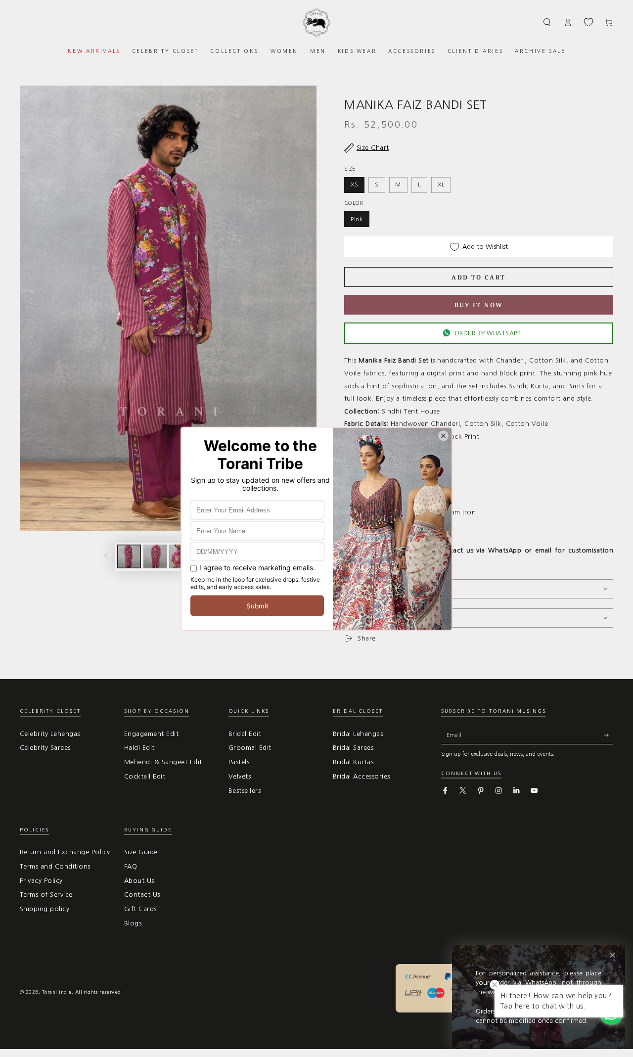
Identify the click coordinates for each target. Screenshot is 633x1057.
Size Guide (141, 852)
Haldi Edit (139, 747)
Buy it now (478, 305)
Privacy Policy (41, 880)
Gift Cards (140, 909)
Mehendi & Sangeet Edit (163, 762)
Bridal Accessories (361, 776)
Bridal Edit (244, 734)
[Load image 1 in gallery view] (129, 556)
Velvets (239, 776)
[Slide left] (106, 556)
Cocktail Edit (144, 776)
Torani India (57, 992)
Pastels (238, 762)
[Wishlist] (588, 22)
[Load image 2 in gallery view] (155, 556)
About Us (139, 880)
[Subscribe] (608, 735)
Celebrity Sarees (45, 747)
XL (441, 184)
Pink (357, 219)
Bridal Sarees (353, 747)
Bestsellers (244, 790)
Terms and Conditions (55, 866)
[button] (547, 22)
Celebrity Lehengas (50, 734)
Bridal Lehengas (358, 734)
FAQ (130, 866)
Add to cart (478, 277)
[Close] (612, 955)
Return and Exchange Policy (65, 852)
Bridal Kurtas (353, 762)
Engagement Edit (151, 734)
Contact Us (142, 894)
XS (355, 184)
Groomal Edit (249, 747)
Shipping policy (44, 909)
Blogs (132, 923)
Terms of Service (46, 894)
